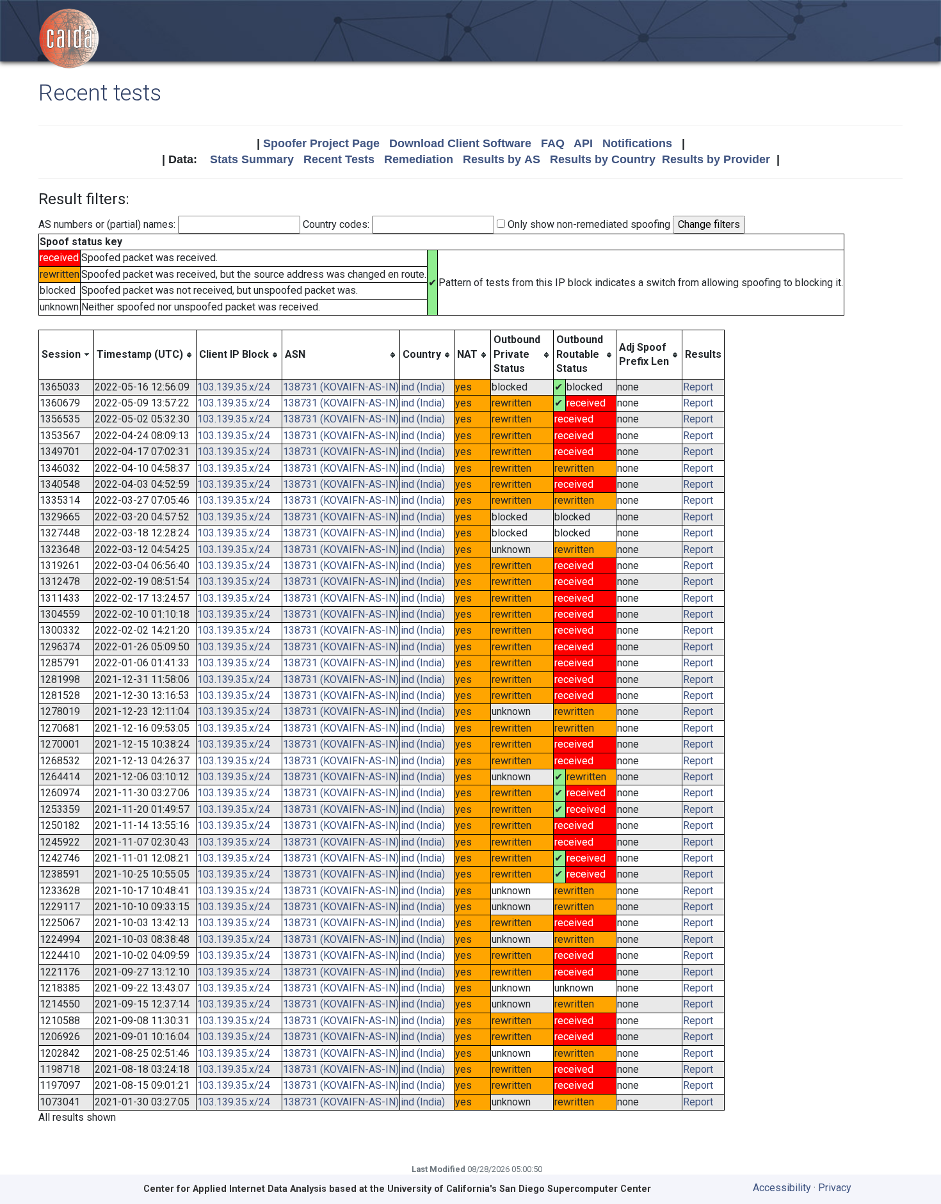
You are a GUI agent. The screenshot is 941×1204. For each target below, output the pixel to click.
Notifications (637, 143)
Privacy (834, 1188)
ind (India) (423, 387)
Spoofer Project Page (321, 143)
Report (698, 387)
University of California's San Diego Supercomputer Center (519, 1189)
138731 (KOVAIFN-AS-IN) (341, 387)
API (583, 143)
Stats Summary (252, 159)
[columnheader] (66, 354)
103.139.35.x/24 (233, 387)
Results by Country (602, 159)
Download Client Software (460, 143)
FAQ (553, 143)
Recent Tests (338, 159)
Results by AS (501, 159)
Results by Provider (716, 159)
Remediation (418, 159)
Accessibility (782, 1188)
